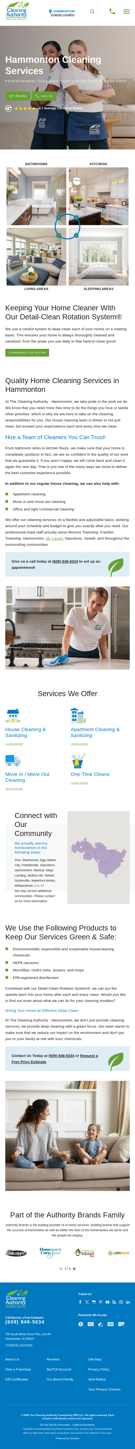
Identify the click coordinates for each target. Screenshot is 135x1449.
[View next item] (74, 1269)
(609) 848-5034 (65, 561)
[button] (126, 11)
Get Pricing (18, 96)
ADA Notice (97, 1379)
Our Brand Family (60, 1379)
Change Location (63, 15)
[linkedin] (127, 1302)
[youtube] (107, 1302)
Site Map (95, 1359)
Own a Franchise (18, 1369)
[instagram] (121, 1302)
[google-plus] (94, 1302)
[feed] (114, 1302)
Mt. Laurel (54, 538)
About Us (12, 1359)
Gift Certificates (16, 1379)
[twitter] (87, 1302)
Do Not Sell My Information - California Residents (67, 1424)
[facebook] (80, 1302)
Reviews (53, 1359)
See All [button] (39, 885)
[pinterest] (100, 1302)
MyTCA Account (59, 1369)
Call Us (47, 96)
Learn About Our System (27, 352)
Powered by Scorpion (67, 1438)
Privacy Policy (99, 1369)
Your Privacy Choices (104, 1389)
